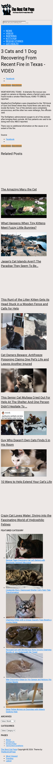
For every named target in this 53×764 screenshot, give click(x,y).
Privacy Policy (11, 744)
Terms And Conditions (14, 746)
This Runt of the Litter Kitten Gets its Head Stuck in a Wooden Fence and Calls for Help (25, 304)
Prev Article (6, 85)
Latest (8, 761)
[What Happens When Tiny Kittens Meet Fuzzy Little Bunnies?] (26, 206)
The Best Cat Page (9, 749)
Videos (9, 33)
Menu (3, 26)
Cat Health (12, 43)
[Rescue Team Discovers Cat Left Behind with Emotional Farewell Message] (24, 558)
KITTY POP (11, 38)
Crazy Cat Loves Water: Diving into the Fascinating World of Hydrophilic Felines (26, 520)
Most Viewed (12, 756)
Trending (9, 758)
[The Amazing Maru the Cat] (26, 172)
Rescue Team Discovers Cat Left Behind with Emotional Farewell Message (25, 561)
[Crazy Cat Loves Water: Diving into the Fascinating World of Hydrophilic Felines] (26, 498)
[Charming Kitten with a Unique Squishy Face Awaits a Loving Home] (24, 617)
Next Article (17, 85)
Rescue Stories (14, 41)
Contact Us (10, 742)
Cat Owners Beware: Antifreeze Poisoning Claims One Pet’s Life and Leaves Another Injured (25, 359)
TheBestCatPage (8, 752)
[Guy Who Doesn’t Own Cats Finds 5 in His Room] (26, 423)
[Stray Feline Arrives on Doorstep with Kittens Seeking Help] (24, 707)
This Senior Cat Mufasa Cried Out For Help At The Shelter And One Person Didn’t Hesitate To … (25, 402)
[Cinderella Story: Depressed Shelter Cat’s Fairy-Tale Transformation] (24, 588)
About (8, 740)
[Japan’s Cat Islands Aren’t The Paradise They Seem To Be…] (26, 244)
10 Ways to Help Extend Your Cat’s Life (26, 481)
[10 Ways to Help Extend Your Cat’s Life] (26, 463)
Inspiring (11, 36)
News (9, 30)
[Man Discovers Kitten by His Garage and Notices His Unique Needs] (24, 677)
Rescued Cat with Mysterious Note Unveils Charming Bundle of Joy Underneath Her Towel (28, 651)
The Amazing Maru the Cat (19, 189)
